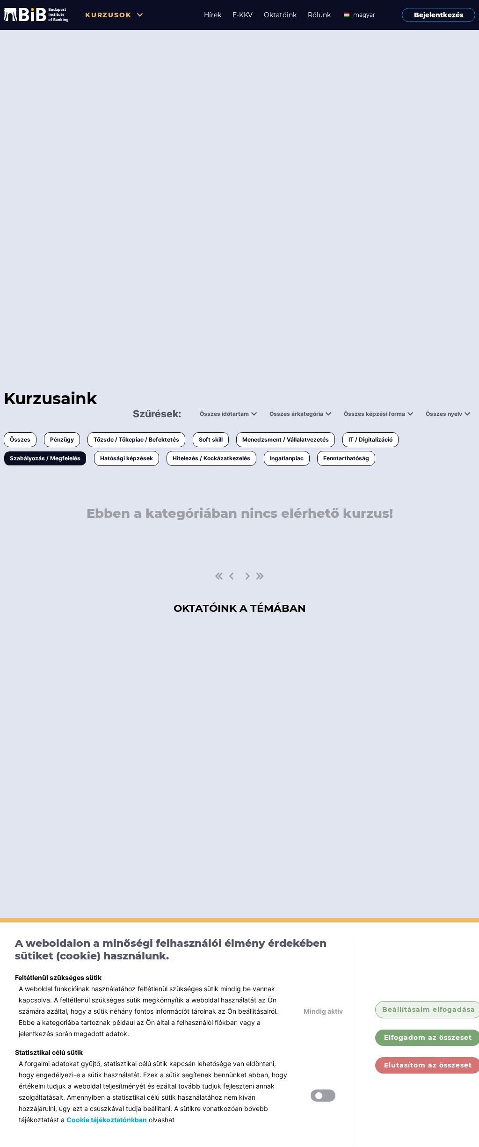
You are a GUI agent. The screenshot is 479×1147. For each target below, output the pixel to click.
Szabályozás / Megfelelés (45, 458)
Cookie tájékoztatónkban (106, 1120)
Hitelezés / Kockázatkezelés (211, 458)
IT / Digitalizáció (370, 439)
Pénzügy (62, 439)
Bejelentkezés (439, 15)
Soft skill (211, 439)
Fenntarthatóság (346, 458)
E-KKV (242, 15)
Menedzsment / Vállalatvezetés (285, 439)
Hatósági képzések (126, 458)
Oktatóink (280, 15)
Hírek (212, 15)
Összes (20, 439)
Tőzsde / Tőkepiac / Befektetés (136, 439)
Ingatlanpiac (287, 458)
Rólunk (319, 15)
